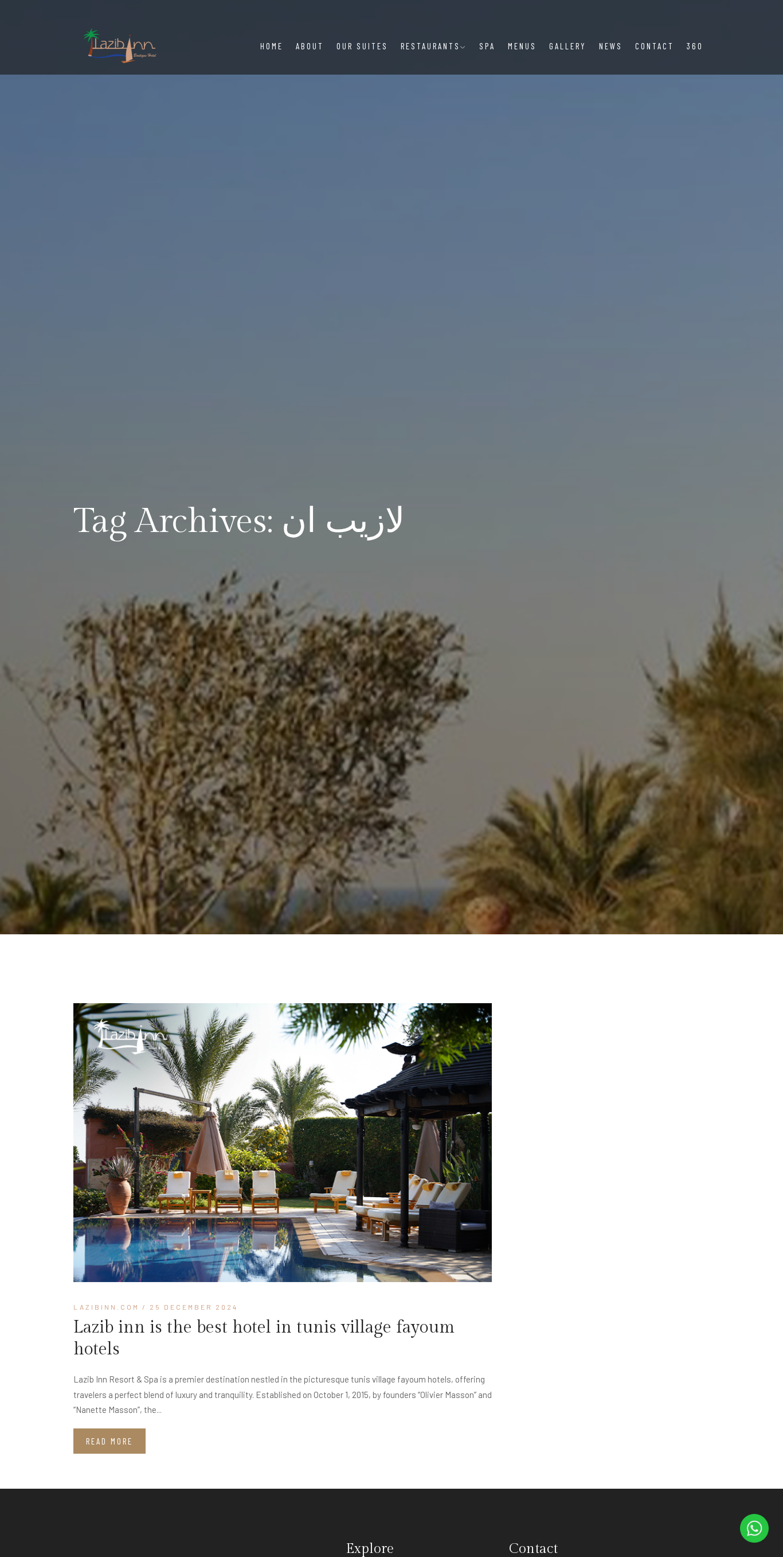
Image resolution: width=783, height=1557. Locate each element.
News (611, 46)
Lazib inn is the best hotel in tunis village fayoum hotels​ (264, 1338)
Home (271, 46)
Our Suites (362, 46)
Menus (522, 46)
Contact (654, 46)
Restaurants (430, 46)
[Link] (282, 1142)
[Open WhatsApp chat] (754, 1528)
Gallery (567, 46)
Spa (487, 46)
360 (695, 46)
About (310, 46)
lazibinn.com (106, 1307)
